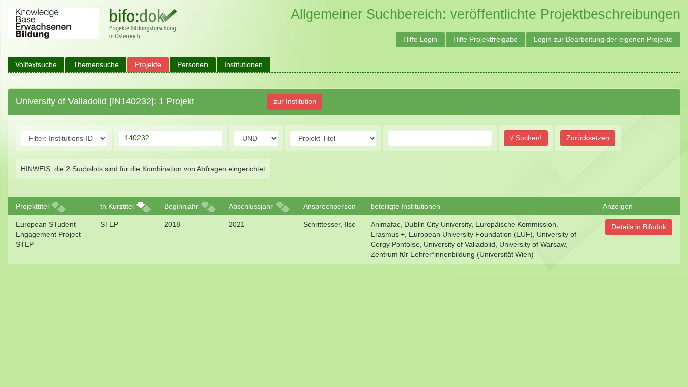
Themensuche (96, 64)
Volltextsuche (36, 64)
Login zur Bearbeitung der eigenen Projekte (603, 39)
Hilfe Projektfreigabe (485, 39)
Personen (192, 64)
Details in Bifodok (638, 227)
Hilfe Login (420, 39)
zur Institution (294, 101)
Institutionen (243, 64)
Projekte (148, 64)
